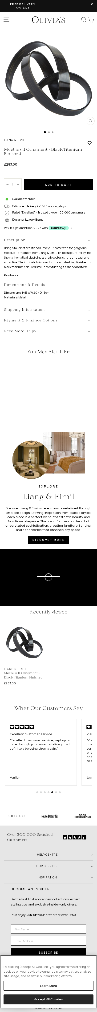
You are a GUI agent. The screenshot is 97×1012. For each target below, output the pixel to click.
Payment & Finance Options (30, 320)
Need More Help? (20, 331)
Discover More (48, 540)
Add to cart (58, 184)
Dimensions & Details (24, 285)
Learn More (48, 986)
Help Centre (47, 855)
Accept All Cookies (48, 999)
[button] (37, 792)
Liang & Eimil (14, 140)
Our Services (47, 866)
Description (15, 240)
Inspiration (47, 877)
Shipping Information (24, 310)
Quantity (12, 174)
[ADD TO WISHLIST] (89, 143)
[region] (48, 981)
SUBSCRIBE (48, 953)
